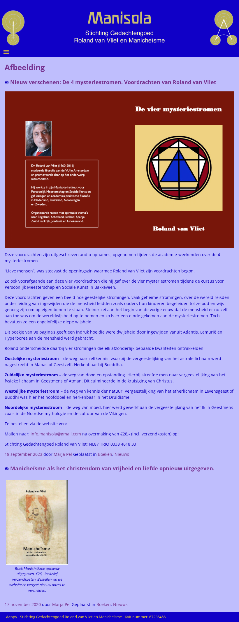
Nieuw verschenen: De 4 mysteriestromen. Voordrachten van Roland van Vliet (113, 82)
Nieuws (122, 454)
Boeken (105, 454)
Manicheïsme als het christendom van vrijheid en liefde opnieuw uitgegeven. (112, 468)
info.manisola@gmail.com (56, 434)
